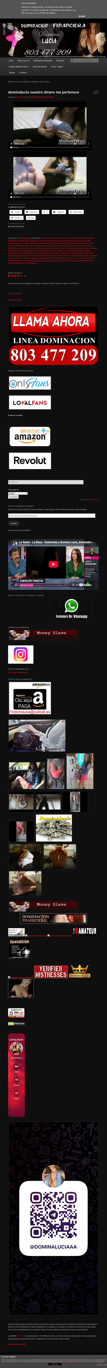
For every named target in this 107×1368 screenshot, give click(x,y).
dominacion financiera (49, 243)
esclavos (70, 245)
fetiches (22, 248)
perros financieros (34, 255)
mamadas (59, 250)
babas (68, 238)
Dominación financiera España (70, 243)
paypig (16, 255)
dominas (11, 245)
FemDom (87, 245)
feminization (13, 248)
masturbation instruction (73, 250)
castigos (33, 240)
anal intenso (54, 238)
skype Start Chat (14, 293)
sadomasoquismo (82, 255)
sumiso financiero (87, 258)
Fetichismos (55, 248)
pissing (45, 255)
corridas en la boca (58, 240)
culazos (77, 240)
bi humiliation (89, 238)
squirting (43, 258)
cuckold (70, 240)
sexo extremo (13, 258)
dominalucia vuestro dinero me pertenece (43, 92)
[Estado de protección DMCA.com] (16, 1024)
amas (46, 238)
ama (41, 238)
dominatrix (46, 245)
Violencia (71, 260)
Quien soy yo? (23, 60)
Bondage (20, 240)
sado (72, 255)
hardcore (18, 250)
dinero (19, 243)
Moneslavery (31, 253)
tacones (47, 260)
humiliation (27, 250)
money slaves (42, 253)
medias (87, 250)
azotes (62, 238)
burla (27, 240)
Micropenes (12, 253)
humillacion (37, 250)
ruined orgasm (63, 255)
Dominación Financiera (43, 60)
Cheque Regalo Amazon (18, 66)
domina (26, 243)
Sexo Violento (25, 258)
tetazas (54, 260)
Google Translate (93, 499)
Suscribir (14, 523)
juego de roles (48, 250)
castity (40, 240)
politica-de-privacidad (16, 1344)
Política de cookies (47, 13)
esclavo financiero (58, 245)
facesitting (79, 245)
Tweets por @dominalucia (18, 672)
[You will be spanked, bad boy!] (8, 751)
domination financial (33, 245)
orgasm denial (76, 253)
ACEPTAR (54, 1364)
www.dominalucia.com (84, 260)
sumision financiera (71, 258)
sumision (59, 258)
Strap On (51, 258)
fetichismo (30, 248)
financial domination (74, 248)
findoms (86, 248)
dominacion (34, 243)
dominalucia (88, 243)
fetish (63, 248)
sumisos (39, 260)
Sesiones (60, 60)
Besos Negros (77, 238)
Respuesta (31, 263)
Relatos (12, 72)
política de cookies (65, 1362)
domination (20, 245)
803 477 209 (21, 1336)
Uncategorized (24, 238)
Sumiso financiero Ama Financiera (21, 260)
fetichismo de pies (42, 248)
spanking (35, 258)
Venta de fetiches (40, 66)
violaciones (62, 260)
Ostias (85, 253)
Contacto (23, 72)
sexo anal (94, 255)
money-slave (54, 253)
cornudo (47, 240)
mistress (21, 253)
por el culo (53, 255)
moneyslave (65, 253)
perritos (23, 255)
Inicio (11, 60)
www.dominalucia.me (16, 263)
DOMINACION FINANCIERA (43, 97)
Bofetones (12, 240)
